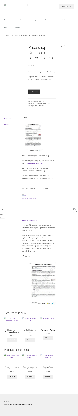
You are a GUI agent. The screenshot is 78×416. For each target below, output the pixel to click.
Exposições (34, 20)
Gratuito (17, 35)
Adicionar (34, 92)
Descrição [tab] (7, 119)
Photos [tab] (6, 125)
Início (7, 35)
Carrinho (17, 28)
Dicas (46, 20)
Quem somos (8, 20)
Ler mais (30, 340)
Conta (22, 20)
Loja (5, 28)
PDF (42, 106)
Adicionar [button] (12, 340)
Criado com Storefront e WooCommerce (18, 404)
